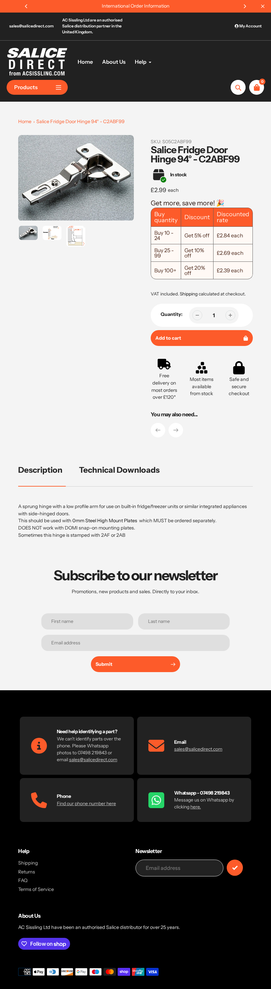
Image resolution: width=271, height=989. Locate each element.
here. (195, 807)
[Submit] (235, 868)
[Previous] (26, 6)
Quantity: (171, 314)
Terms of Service (36, 889)
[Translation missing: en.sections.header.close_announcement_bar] (262, 6)
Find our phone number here (86, 803)
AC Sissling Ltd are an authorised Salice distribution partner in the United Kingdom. (92, 25)
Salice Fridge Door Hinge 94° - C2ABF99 (80, 121)
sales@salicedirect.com (31, 25)
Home (24, 121)
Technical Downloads (119, 470)
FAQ (22, 880)
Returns (26, 872)
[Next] (244, 6)
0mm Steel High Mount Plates (104, 521)
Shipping (189, 293)
